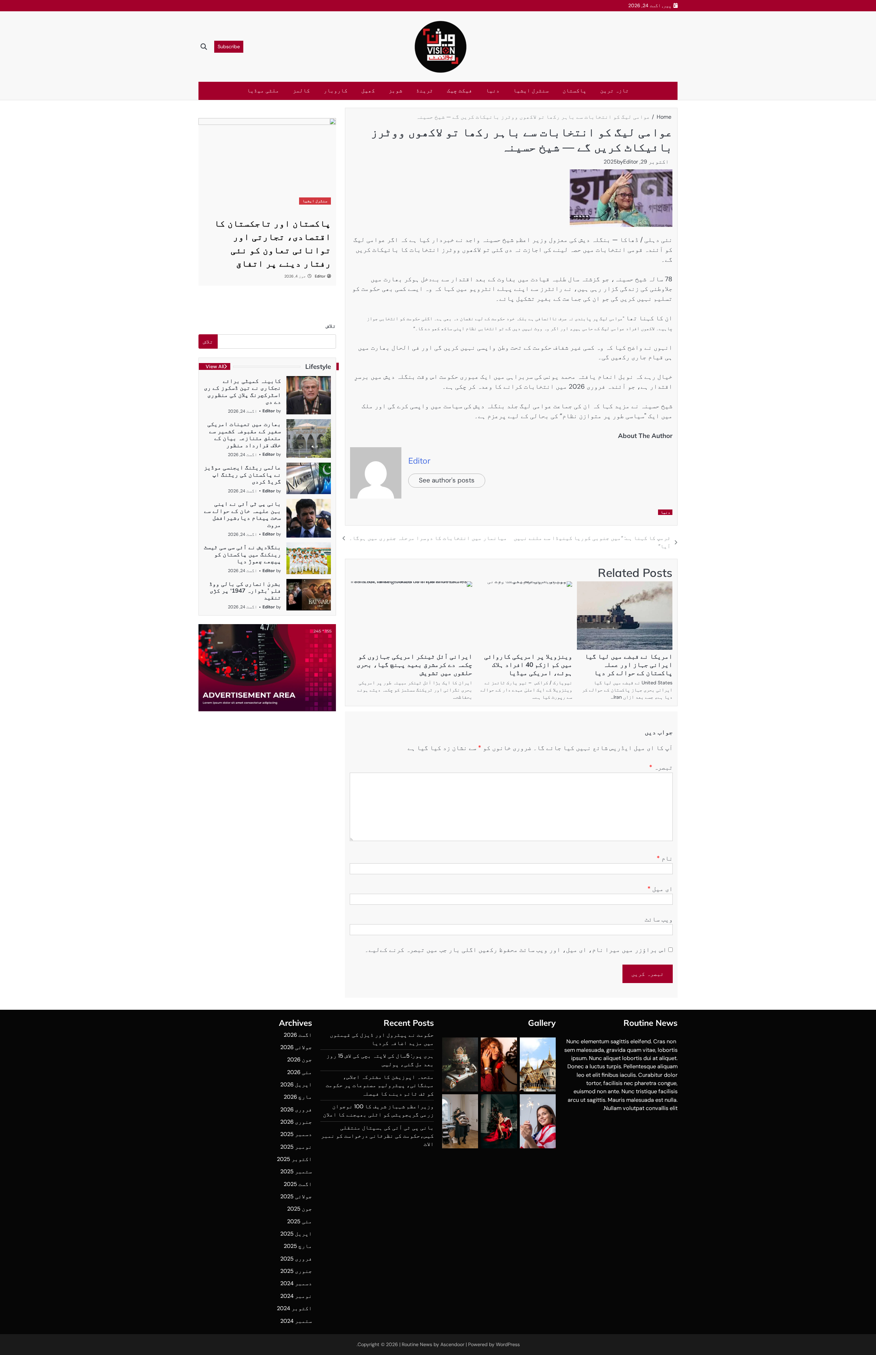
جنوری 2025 (296, 1271)
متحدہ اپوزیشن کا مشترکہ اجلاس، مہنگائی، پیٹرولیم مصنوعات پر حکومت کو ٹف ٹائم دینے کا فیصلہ (380, 1085)
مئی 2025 (299, 1221)
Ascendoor (452, 1344)
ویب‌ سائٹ (659, 919)
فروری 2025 (296, 1258)
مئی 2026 (299, 1072)
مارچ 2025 (298, 1246)
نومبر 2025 (296, 1146)
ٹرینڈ (424, 90)
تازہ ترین (614, 90)
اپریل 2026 (296, 1084)
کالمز (301, 90)
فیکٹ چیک (459, 90)
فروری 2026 (296, 1109)
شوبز (395, 90)
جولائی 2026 (296, 1047)
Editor (630, 161)
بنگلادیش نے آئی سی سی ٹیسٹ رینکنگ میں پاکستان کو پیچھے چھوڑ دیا (242, 554)
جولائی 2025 (296, 1196)
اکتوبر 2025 (294, 1159)
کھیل (368, 90)
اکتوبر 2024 (294, 1308)
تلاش (331, 326)
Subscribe (229, 46)
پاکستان (575, 90)
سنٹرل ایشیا (531, 90)
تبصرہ (661, 767)
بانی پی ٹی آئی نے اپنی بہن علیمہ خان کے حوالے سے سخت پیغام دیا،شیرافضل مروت (242, 514)
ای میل (660, 889)
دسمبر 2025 (296, 1134)
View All (215, 366)
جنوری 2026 (296, 1121)
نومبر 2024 (296, 1296)
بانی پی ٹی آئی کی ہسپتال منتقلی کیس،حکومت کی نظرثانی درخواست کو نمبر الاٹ (377, 1136)
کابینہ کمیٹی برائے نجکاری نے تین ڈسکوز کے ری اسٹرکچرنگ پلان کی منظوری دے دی (242, 391)
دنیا (493, 90)
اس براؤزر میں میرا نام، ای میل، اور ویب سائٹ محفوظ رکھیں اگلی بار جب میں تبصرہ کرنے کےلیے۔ (516, 949)
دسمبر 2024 (296, 1283)
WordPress (508, 1344)
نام (665, 858)
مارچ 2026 (298, 1096)
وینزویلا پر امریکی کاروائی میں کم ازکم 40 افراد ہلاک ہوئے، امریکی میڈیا (528, 664)
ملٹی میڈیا (263, 90)
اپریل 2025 (296, 1233)
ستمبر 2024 (296, 1321)
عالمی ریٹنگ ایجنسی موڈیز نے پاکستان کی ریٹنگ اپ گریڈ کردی (242, 474)
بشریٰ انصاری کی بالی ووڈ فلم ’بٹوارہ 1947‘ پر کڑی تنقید (245, 590)
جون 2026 (299, 1059)
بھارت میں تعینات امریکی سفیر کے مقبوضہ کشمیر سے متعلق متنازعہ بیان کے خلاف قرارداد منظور (244, 434)
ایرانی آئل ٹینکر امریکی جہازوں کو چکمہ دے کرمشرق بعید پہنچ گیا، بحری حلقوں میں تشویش (414, 664)
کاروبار (336, 90)
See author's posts (447, 480)
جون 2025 (299, 1208)
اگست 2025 (298, 1184)
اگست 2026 (298, 1034)
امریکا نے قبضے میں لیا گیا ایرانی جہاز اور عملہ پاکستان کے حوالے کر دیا (628, 664)
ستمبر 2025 (296, 1171)
